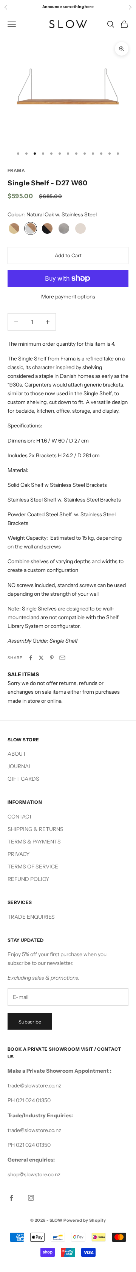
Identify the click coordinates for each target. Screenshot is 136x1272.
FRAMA (16, 170)
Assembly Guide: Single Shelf (43, 640)
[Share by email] (62, 658)
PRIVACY (18, 854)
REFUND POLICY (28, 879)
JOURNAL (20, 766)
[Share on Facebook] (31, 658)
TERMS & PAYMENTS (34, 841)
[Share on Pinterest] (52, 658)
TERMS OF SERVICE (33, 866)
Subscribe (30, 1022)
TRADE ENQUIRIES (31, 916)
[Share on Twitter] (41, 658)
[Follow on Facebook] (11, 1198)
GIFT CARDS (23, 778)
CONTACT (20, 816)
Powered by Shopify (84, 1220)
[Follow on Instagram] (31, 1198)
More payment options (68, 296)
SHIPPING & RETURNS (35, 829)
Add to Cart (68, 255)
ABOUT (17, 753)
